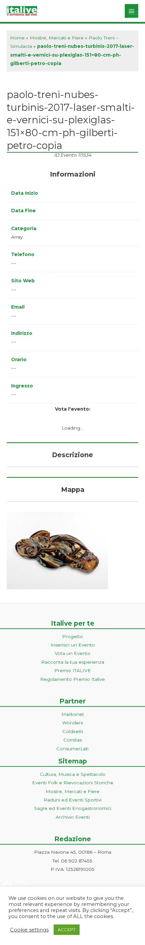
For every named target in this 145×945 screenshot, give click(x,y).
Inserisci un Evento (73, 645)
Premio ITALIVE (72, 670)
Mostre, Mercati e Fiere (57, 37)
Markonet (72, 714)
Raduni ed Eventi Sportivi (73, 799)
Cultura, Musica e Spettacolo (73, 774)
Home (17, 37)
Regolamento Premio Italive (72, 679)
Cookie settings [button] (29, 930)
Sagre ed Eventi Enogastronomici (72, 808)
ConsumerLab (72, 748)
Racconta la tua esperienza (72, 662)
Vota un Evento (72, 653)
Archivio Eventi (73, 817)
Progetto (72, 636)
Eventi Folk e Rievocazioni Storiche (72, 782)
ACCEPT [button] (67, 929)
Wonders (72, 722)
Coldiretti (72, 731)
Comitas (72, 740)
